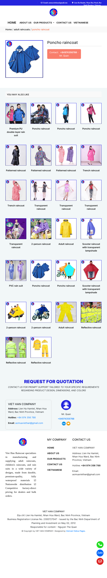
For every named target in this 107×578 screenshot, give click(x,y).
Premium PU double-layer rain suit (16, 132)
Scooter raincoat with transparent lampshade (91, 247)
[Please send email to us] (98, 561)
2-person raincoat (41, 244)
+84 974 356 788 (26, 417)
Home (8, 29)
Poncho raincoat (41, 128)
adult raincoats (22, 29)
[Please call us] (98, 544)
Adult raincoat (66, 244)
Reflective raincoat (91, 327)
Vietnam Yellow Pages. (76, 531)
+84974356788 (68, 52)
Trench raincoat (91, 170)
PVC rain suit (16, 285)
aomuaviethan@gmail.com (29, 423)
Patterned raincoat (16, 170)
